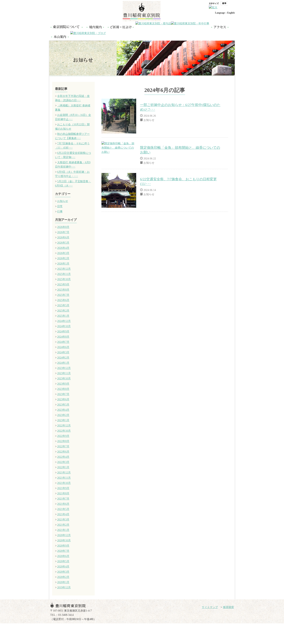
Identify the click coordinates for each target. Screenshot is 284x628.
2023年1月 (63, 420)
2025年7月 (63, 294)
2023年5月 (63, 404)
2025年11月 (64, 274)
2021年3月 (63, 519)
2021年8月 (63, 493)
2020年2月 (63, 577)
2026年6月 (63, 237)
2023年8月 (63, 389)
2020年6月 (63, 556)
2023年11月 (64, 373)
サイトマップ (210, 607)
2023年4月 (63, 409)
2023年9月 (63, 383)
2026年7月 (63, 232)
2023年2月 (63, 415)
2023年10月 (64, 378)
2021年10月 (64, 483)
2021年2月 (63, 524)
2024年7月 (63, 342)
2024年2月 (63, 357)
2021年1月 (63, 530)
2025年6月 (63, 300)
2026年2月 (63, 258)
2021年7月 (63, 498)
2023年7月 (63, 394)
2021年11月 (64, 477)
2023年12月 (64, 368)
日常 (60, 206)
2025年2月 (63, 310)
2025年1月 (63, 315)
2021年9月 (63, 488)
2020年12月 (64, 535)
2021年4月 (63, 514)
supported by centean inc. (224, 626)
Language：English (225, 12)
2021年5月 (63, 509)
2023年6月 (63, 399)
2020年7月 (63, 550)
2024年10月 (64, 326)
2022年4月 (63, 456)
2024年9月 (63, 331)
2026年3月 (63, 253)
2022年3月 (63, 462)
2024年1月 (63, 362)
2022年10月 (64, 430)
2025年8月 (63, 289)
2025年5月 (63, 305)
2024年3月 (63, 352)
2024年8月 (63, 336)
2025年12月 (64, 268)
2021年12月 (64, 472)
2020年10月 (64, 540)
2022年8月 (63, 441)
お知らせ (62, 201)
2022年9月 (63, 436)
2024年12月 (64, 321)
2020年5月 (63, 561)
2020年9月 (63, 545)
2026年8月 (63, 227)
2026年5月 (63, 242)
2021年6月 (63, 503)
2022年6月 (63, 451)
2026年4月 (63, 247)
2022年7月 (63, 446)
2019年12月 (64, 587)
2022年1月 (63, 467)
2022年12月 (64, 425)
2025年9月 (63, 284)
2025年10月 (64, 279)
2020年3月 (63, 571)
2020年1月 (63, 582)
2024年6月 (63, 347)
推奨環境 (228, 607)
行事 (60, 211)
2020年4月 (63, 566)
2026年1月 (63, 263)
